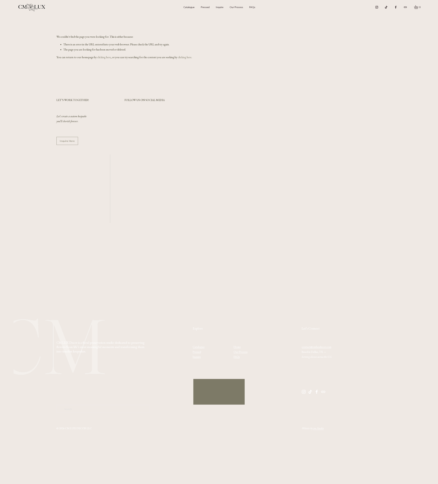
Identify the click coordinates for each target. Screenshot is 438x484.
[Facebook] (395, 7)
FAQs (252, 7)
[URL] (405, 7)
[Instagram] (376, 7)
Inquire (219, 7)
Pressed (205, 7)
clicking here (104, 57)
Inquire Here (67, 140)
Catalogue (189, 7)
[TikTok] (386, 7)
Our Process (236, 7)
